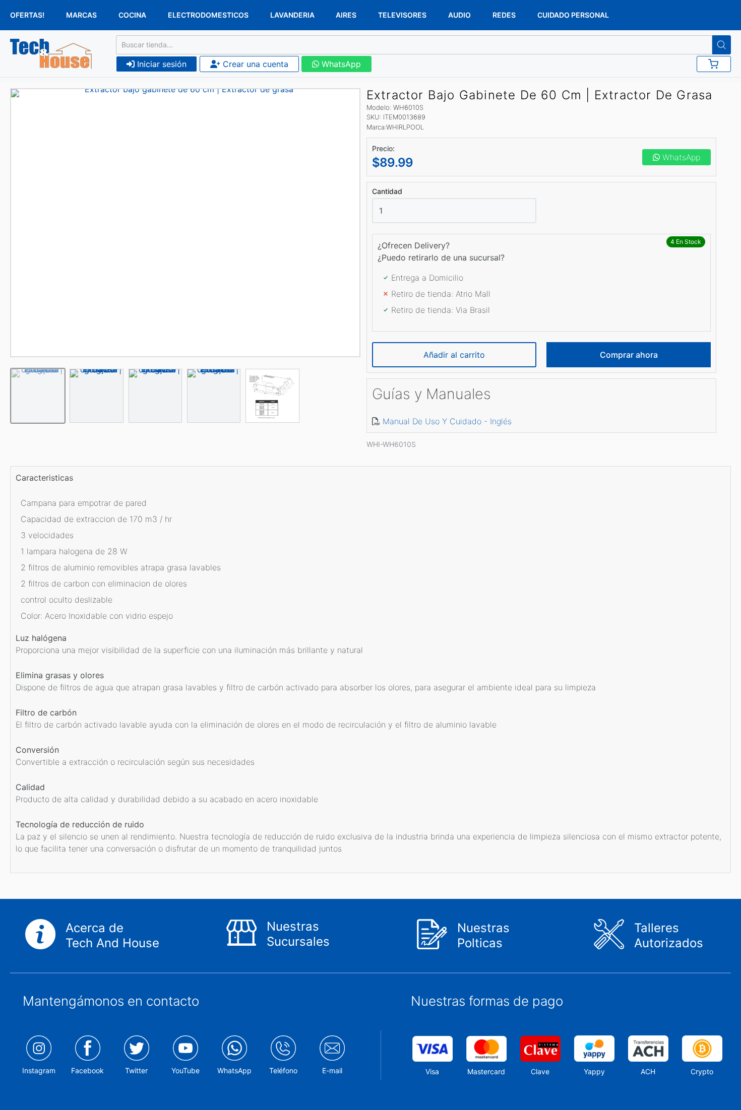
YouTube (185, 1070)
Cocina (132, 15)
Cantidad (387, 191)
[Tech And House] (51, 54)
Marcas (81, 15)
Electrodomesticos (208, 15)
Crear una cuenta (254, 64)
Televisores (402, 15)
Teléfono (283, 1070)
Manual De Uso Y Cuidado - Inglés (447, 421)
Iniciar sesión (161, 64)
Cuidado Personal (573, 15)
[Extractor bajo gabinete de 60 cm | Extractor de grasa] (185, 222)
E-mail (332, 1070)
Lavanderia (292, 15)
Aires (346, 15)
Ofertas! (27, 15)
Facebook (87, 1070)
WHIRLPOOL (405, 127)
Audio (459, 15)
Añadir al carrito (454, 355)
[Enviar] (721, 44)
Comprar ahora (629, 355)
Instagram (38, 1070)
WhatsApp (340, 64)
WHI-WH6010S (391, 444)
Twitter (136, 1070)
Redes (504, 15)
